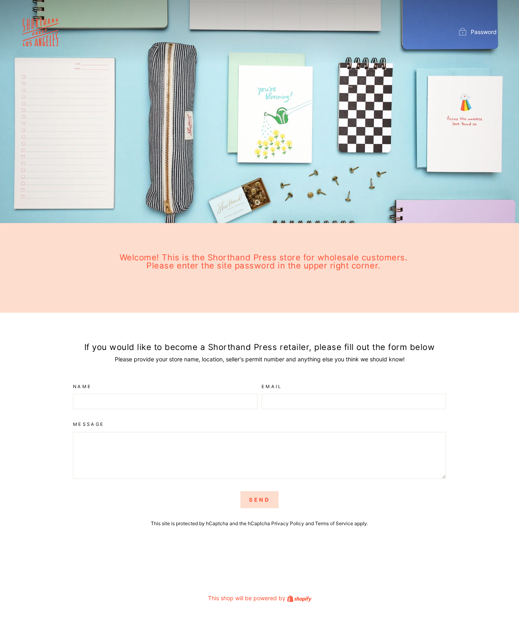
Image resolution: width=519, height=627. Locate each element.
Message (89, 424)
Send (259, 499)
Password (484, 31)
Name (82, 386)
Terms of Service (334, 523)
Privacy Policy (287, 523)
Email (272, 386)
